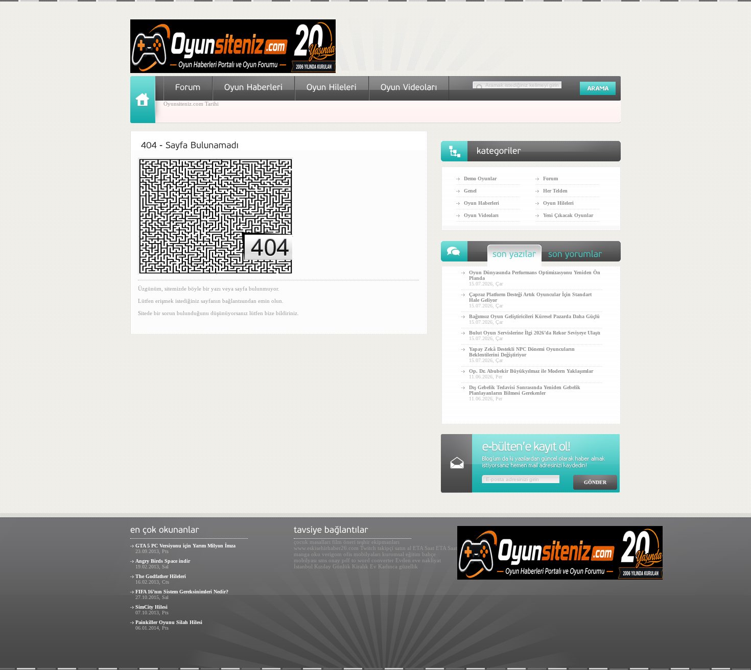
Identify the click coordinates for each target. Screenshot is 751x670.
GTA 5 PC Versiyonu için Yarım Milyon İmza (185, 545)
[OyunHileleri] (332, 87)
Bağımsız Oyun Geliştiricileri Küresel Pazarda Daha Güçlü (534, 316)
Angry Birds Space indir (162, 561)
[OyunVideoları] (409, 87)
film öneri (344, 542)
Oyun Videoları (481, 215)
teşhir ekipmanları (378, 542)
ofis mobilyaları (362, 554)
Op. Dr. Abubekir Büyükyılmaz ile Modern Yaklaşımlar (531, 371)
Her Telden (555, 191)
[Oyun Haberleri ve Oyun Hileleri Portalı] (233, 71)
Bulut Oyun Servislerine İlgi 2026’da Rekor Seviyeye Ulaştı (534, 333)
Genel (470, 191)
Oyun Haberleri (481, 203)
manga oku (307, 554)
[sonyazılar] (514, 257)
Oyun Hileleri (558, 203)
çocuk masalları (312, 542)
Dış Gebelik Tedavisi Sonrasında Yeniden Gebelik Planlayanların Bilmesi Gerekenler (524, 390)
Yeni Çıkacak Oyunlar (568, 215)
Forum (550, 178)
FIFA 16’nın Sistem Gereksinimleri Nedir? (181, 591)
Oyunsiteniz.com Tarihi (191, 104)
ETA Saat (423, 548)
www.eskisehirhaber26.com (326, 548)
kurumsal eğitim (401, 554)
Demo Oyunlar (480, 178)
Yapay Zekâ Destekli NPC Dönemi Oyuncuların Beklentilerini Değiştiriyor (522, 351)
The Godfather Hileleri (160, 576)
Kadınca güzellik (398, 566)
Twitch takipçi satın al (385, 548)
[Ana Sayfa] (146, 121)
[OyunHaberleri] (253, 87)
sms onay (329, 560)
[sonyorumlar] (575, 257)
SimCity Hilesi (151, 607)
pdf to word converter (368, 560)
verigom (332, 554)
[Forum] (188, 87)
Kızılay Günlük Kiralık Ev (345, 566)
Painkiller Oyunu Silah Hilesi (168, 622)
